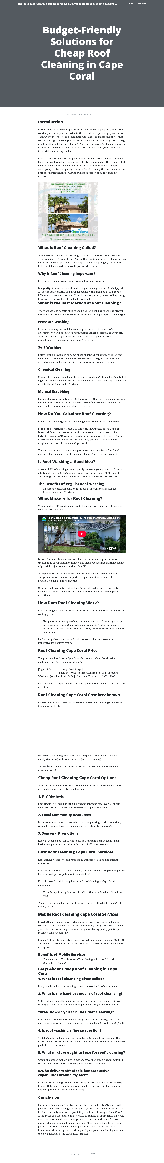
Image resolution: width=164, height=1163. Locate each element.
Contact (142, 4)
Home (130, 4)
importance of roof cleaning (54, 339)
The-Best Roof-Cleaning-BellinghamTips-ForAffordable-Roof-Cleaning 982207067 (67, 4)
